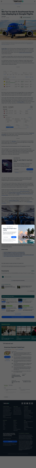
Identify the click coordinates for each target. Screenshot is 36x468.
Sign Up (13, 237)
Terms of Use (14, 239)
